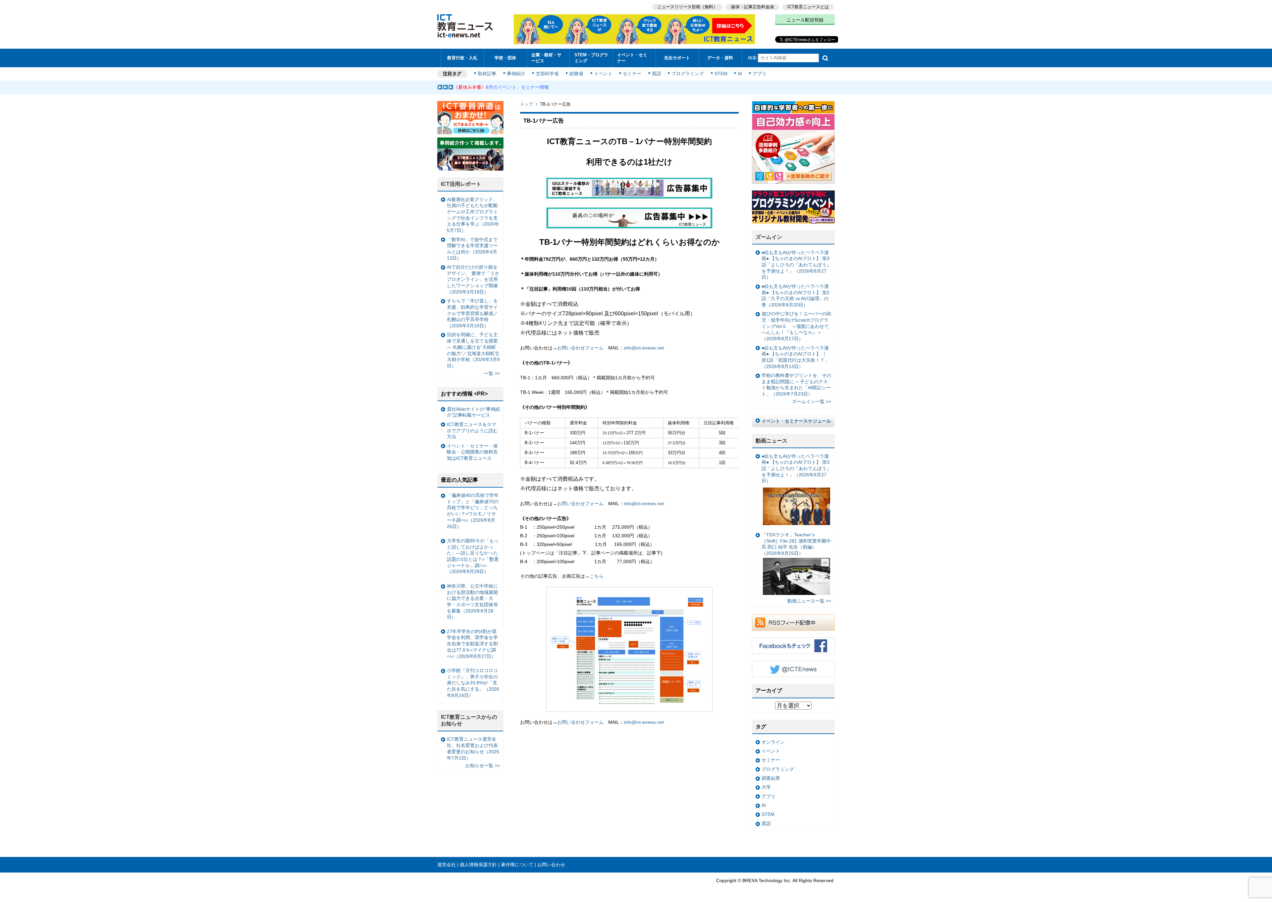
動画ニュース (771, 441)
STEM (721, 73)
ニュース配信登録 (804, 20)
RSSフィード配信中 (793, 622)
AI (740, 73)
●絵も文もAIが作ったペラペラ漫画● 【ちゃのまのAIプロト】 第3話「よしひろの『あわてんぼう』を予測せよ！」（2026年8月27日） (796, 265)
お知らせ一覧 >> (482, 765)
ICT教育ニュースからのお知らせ (469, 720)
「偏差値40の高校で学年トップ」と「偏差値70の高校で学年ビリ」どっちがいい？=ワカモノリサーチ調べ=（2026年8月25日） (473, 511)
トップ (526, 104)
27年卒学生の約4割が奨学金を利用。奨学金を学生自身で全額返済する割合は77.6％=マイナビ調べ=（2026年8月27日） (472, 644)
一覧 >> (492, 373)
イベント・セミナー (632, 57)
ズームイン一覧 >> (811, 401)
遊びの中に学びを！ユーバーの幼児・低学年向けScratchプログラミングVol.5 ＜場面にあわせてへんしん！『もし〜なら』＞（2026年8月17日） (796, 326)
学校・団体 (505, 57)
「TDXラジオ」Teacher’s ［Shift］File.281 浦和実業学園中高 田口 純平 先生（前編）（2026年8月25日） (796, 544)
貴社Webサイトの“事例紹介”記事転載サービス (473, 412)
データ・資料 (720, 57)
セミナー (632, 73)
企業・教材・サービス (546, 57)
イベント (603, 73)
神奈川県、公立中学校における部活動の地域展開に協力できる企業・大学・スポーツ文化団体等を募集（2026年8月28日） (472, 601)
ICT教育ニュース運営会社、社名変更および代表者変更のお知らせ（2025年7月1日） (473, 748)
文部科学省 (547, 73)
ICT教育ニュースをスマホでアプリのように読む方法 (472, 430)
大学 (766, 787)
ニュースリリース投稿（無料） (687, 6)
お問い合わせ (551, 864)
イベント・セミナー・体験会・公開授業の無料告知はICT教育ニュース (472, 452)
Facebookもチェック (793, 645)
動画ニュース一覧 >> (809, 601)
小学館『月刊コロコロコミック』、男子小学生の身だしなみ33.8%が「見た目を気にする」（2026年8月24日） (473, 683)
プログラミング (687, 73)
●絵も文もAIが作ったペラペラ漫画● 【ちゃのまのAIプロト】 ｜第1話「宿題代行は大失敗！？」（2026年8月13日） (795, 357)
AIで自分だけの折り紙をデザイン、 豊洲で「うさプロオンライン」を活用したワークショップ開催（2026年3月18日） (473, 279)
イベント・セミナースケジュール (796, 421)
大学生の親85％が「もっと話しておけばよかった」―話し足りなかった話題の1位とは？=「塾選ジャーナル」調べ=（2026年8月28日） (473, 556)
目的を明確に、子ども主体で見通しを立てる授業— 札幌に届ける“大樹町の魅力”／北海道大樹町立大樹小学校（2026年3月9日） (473, 350)
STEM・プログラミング (591, 57)
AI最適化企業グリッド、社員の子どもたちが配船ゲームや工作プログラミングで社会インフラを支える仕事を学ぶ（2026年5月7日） (473, 215)
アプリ (760, 73)
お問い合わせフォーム (580, 347)
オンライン (773, 742)
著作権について (517, 864)
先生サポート (677, 57)
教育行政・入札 (462, 57)
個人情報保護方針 (478, 864)
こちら (597, 576)
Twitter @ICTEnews (793, 669)
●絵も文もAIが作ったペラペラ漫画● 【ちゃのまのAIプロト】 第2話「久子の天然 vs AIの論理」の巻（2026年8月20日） (795, 295)
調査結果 (771, 778)
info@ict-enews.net (646, 347)
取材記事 (487, 73)
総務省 (576, 73)
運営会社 (446, 864)
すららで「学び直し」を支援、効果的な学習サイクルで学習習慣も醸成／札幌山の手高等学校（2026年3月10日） (472, 313)
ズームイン (769, 237)
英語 (656, 73)
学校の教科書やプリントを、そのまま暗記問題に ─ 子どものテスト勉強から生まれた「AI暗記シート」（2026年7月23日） (796, 385)
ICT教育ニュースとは (808, 6)
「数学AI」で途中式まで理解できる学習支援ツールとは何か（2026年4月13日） (472, 249)
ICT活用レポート (461, 184)
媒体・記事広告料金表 (752, 6)
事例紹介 (516, 73)
